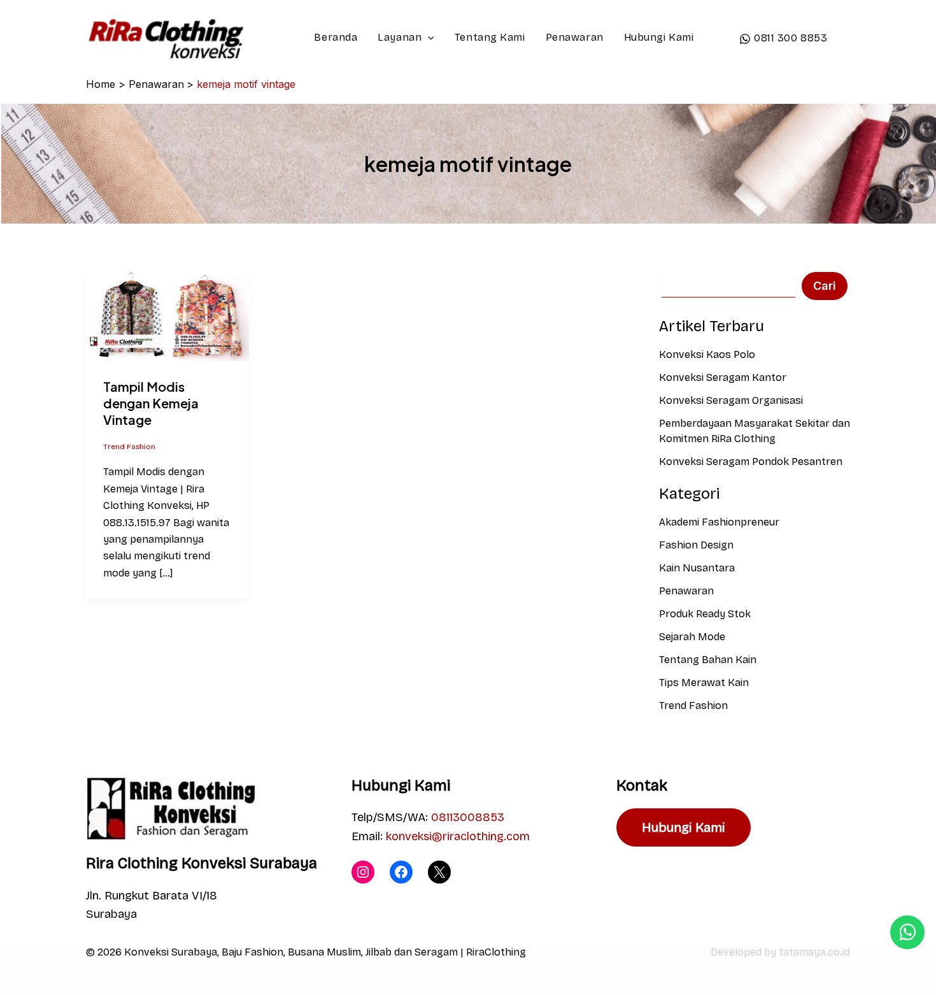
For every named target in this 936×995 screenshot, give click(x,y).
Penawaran (575, 37)
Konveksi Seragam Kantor (722, 377)
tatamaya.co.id (814, 952)
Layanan (400, 37)
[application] (428, 37)
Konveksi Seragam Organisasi (731, 400)
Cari (824, 285)
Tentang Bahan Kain (707, 660)
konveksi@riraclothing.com (458, 836)
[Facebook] (401, 872)
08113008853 (467, 817)
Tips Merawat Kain (704, 682)
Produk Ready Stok (705, 614)
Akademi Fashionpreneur (719, 522)
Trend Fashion (129, 446)
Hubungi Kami (659, 37)
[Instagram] (362, 872)
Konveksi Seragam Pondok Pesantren (750, 461)
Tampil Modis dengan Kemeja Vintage (151, 402)
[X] (439, 872)
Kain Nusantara (697, 568)
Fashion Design (696, 545)
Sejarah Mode (692, 637)
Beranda (335, 37)
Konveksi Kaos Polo (707, 354)
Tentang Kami (490, 37)
